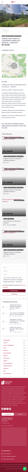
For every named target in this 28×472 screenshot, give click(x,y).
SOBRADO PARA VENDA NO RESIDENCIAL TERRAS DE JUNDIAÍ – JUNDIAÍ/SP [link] (17, 329)
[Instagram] (7, 409)
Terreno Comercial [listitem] (8, 363)
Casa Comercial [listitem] (7, 373)
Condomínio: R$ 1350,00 (12, 187)
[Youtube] (10, 409)
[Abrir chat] (25, 469)
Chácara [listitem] (5, 355)
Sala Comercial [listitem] (7, 353)
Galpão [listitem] (5, 360)
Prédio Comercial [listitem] (7, 366)
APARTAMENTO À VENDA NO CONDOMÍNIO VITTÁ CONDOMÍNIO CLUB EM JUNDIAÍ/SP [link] (17, 321)
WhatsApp (14, 294)
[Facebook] (2, 409)
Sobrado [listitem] (5, 350)
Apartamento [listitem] (6, 340)
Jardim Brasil (8, 414)
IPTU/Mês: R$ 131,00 (20, 156)
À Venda (5, 156)
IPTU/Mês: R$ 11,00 (11, 218)
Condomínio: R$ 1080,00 (12, 156)
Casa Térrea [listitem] (6, 358)
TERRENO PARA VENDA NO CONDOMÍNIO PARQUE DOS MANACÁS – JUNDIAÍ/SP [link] (15, 306)
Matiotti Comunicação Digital (14, 468)
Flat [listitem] (4, 371)
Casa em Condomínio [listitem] (8, 345)
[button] (3, 30)
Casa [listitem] (4, 348)
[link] (14, 145)
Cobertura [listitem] (5, 368)
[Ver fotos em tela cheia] (26, 25)
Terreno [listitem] (5, 342)
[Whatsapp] (5, 409)
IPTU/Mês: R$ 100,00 (20, 187)
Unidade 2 (20, 414)
